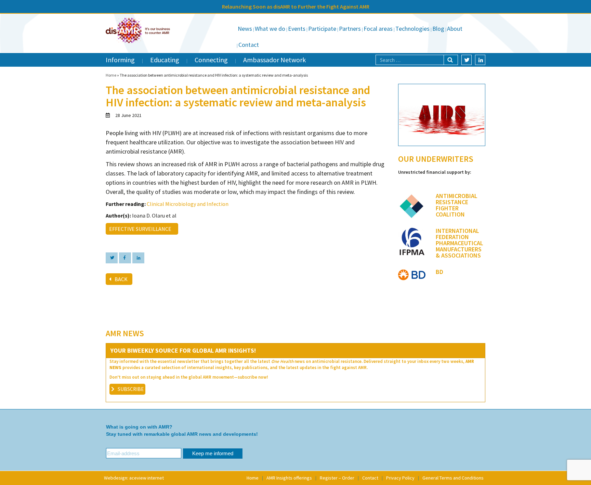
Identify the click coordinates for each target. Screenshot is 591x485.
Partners (350, 28)
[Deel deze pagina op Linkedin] (138, 257)
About (454, 28)
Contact (248, 45)
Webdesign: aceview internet (134, 478)
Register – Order (337, 478)
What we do (270, 28)
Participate (322, 28)
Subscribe (131, 389)
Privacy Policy (400, 478)
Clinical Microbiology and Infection (187, 203)
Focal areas (378, 28)
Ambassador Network (274, 59)
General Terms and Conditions (453, 478)
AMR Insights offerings (289, 478)
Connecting (211, 59)
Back (121, 279)
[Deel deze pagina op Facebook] (125, 257)
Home (111, 75)
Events (296, 28)
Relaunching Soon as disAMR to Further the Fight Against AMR (295, 6)
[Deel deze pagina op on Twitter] (112, 257)
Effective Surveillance (141, 228)
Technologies (412, 28)
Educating (164, 59)
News (245, 28)
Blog (438, 28)
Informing (120, 59)
